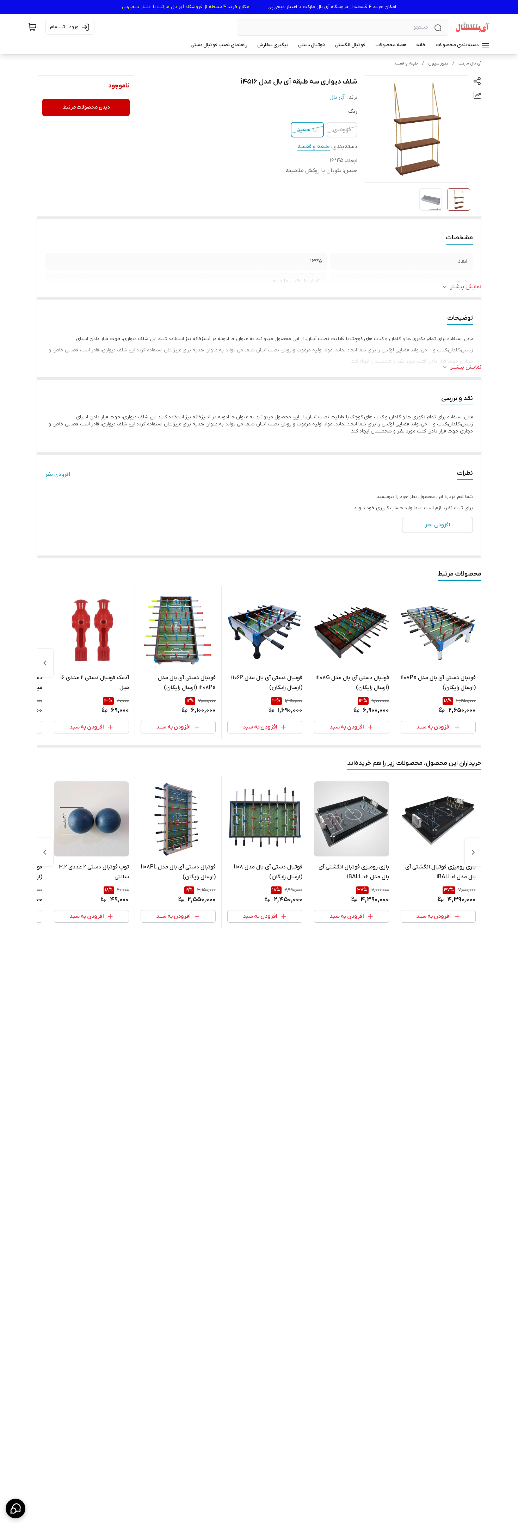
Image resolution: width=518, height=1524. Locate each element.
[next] (44, 663)
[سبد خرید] (32, 27)
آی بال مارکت (469, 63)
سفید (303, 129)
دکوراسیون (438, 63)
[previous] (473, 852)
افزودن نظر (57, 474)
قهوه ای (342, 129)
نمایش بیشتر (465, 286)
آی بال (337, 97)
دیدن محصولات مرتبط (86, 107)
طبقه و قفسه (406, 63)
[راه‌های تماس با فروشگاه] (15, 1508)
